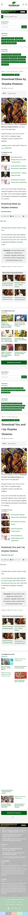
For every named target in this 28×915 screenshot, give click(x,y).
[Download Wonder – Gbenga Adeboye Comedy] (5, 174)
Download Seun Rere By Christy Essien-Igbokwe (20, 354)
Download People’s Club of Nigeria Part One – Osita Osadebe (7, 340)
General (20, 38)
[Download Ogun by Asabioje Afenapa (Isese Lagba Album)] (5, 167)
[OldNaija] (14, 4)
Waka (8, 40)
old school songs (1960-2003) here (12, 237)
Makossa (4, 43)
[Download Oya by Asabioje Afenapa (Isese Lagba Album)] (5, 181)
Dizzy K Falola (5, 64)
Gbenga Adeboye (14, 62)
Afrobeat (7, 38)
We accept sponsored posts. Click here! (13, 16)
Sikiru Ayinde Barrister (6, 54)
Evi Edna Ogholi (21, 59)
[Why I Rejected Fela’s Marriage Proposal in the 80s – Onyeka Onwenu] (5, 159)
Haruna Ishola (14, 57)
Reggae (9, 43)
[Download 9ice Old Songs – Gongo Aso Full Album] (21, 318)
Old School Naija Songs (12, 71)
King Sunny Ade (5, 57)
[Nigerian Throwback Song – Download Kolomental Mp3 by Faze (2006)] (7, 347)
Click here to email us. (17, 266)
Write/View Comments (14, 362)
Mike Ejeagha (13, 59)
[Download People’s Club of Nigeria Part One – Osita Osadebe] (7, 333)
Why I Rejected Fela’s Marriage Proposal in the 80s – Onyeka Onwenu (18, 160)
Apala (12, 38)
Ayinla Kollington (16, 54)
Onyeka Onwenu (12, 93)
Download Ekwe (6, 211)
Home (4, 71)
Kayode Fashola (21, 57)
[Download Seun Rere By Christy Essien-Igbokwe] (21, 347)
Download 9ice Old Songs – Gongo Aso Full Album (20, 324)
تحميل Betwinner (6, 148)
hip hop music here (14, 239)
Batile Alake (22, 62)
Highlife (21, 71)
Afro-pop (4, 40)
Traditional (22, 40)
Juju (16, 38)
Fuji (12, 40)
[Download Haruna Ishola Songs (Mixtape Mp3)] (21, 333)
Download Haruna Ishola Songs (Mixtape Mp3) (21, 340)
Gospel (14, 43)
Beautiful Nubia (5, 59)
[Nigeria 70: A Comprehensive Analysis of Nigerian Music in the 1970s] (7, 318)
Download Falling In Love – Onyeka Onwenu (20, 284)
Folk (3, 38)
